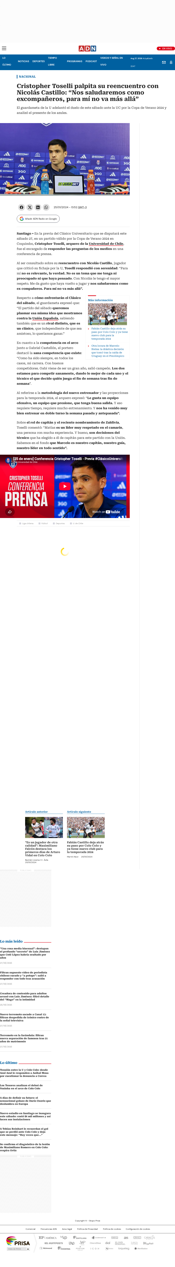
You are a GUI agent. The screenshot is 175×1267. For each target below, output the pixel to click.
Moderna (63, 1247)
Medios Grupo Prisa (18, 1249)
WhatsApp (46, 207)
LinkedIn (38, 207)
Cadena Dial (107, 1242)
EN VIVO (167, 48)
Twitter (29, 207)
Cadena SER (114, 1237)
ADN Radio (87, 48)
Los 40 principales (62, 1237)
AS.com (125, 1237)
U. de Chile (78, 523)
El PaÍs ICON (94, 1247)
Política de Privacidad (87, 1229)
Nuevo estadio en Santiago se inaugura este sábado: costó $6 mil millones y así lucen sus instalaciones (25, 1116)
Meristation (140, 1247)
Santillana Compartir (97, 1237)
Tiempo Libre (52, 61)
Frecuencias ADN (49, 1229)
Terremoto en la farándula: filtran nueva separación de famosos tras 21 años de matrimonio (24, 1038)
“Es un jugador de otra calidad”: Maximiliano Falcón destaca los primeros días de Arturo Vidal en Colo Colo (42, 849)
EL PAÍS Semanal (119, 1242)
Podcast (91, 61)
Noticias (23, 61)
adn (136, 1237)
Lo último (6, 61)
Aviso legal (67, 1229)
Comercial (30, 1229)
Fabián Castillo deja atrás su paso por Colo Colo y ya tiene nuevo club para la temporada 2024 (85, 847)
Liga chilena (27, 523)
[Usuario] (171, 62)
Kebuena (148, 1242)
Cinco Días (94, 1242)
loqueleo (123, 1247)
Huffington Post (52, 1242)
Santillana (78, 1237)
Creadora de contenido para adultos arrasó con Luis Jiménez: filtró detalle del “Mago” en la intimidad (24, 996)
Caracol (149, 1237)
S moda (108, 1247)
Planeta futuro (133, 1242)
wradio (81, 1242)
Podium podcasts (79, 1247)
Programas (74, 61)
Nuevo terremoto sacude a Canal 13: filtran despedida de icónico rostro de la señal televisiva (24, 1017)
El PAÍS (47, 1237)
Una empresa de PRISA (18, 1241)
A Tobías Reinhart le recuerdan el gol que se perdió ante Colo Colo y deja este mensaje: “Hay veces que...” (24, 1131)
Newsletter (164, 62)
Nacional (27, 76)
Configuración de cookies (138, 1229)
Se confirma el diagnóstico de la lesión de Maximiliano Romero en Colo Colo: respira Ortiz (25, 1147)
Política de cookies (112, 1229)
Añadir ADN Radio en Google (41, 218)
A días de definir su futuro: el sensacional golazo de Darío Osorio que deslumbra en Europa (25, 1100)
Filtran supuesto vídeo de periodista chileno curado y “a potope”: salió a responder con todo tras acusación (23, 975)
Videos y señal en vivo (111, 61)
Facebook (21, 207)
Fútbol (45, 523)
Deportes (38, 61)
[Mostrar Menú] (4, 48)
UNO (70, 1242)
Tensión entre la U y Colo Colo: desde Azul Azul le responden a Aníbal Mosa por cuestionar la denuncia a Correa (24, 1073)
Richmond (46, 1247)
